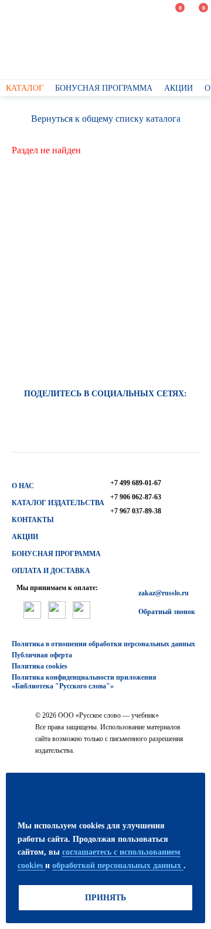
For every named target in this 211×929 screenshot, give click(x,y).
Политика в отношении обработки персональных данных (103, 644)
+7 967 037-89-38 (135, 511)
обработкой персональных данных (117, 865)
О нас (23, 486)
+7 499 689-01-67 (135, 483)
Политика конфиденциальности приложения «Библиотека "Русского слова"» (84, 681)
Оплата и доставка (51, 571)
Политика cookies (39, 666)
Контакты (33, 520)
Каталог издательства (58, 503)
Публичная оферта (42, 655)
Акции (25, 537)
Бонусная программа (56, 554)
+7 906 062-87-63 (135, 497)
